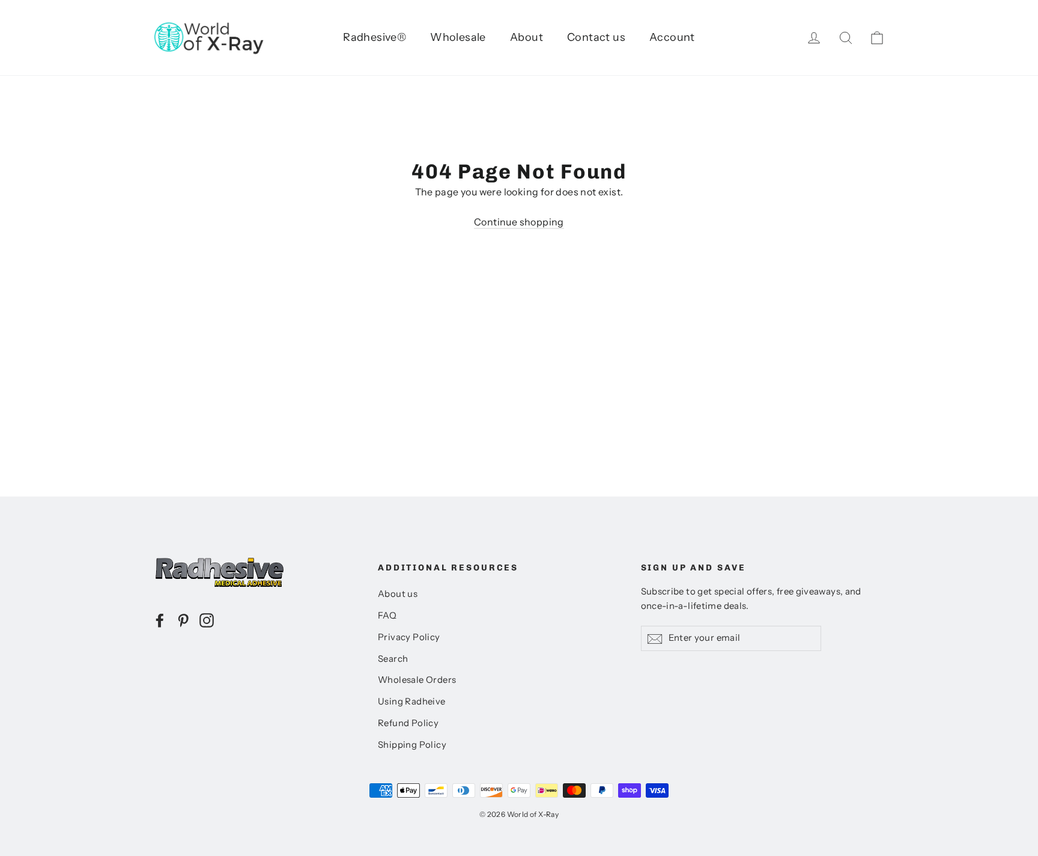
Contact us (596, 37)
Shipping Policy (412, 744)
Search (393, 658)
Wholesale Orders (417, 679)
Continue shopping (519, 222)
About (526, 37)
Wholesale (458, 37)
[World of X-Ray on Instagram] (206, 620)
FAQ (387, 615)
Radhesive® (374, 37)
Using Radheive (412, 701)
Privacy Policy (409, 637)
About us (397, 593)
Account (672, 37)
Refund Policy (408, 723)
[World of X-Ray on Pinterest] (183, 620)
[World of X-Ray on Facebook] (160, 620)
